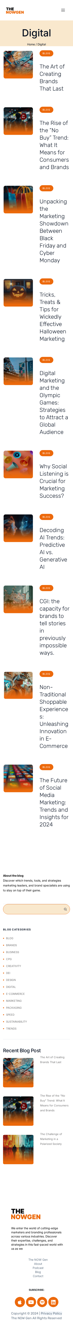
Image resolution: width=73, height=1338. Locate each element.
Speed (10, 1014)
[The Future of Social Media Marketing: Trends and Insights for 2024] (18, 778)
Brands (11, 945)
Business (12, 952)
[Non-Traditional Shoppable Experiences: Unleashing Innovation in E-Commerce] (18, 685)
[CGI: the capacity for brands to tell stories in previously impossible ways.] (18, 599)
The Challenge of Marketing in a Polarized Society (51, 1138)
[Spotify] (42, 1302)
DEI (8, 973)
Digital (42, 44)
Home (31, 44)
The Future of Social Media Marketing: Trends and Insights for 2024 (54, 802)
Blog (46, 53)
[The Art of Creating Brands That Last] (18, 64)
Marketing (14, 1000)
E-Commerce (15, 993)
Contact (38, 1276)
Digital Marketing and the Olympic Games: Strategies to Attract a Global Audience (54, 402)
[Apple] (20, 1302)
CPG (9, 959)
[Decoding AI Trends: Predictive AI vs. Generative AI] (18, 528)
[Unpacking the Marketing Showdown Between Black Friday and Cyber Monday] (18, 199)
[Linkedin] (53, 1302)
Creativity (13, 966)
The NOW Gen (38, 1259)
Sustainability (16, 1021)
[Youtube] (31, 1302)
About (38, 1263)
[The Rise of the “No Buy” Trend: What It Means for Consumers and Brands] (18, 121)
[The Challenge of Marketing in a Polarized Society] (18, 1149)
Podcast (38, 1268)
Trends (11, 1028)
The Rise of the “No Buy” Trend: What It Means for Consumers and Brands (54, 145)
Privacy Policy (51, 1313)
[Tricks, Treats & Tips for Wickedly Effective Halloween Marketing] (18, 292)
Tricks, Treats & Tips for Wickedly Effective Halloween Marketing (53, 316)
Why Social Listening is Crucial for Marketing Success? (54, 481)
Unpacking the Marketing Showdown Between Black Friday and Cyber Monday (54, 231)
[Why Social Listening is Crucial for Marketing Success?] (18, 464)
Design (11, 980)
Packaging (14, 1007)
